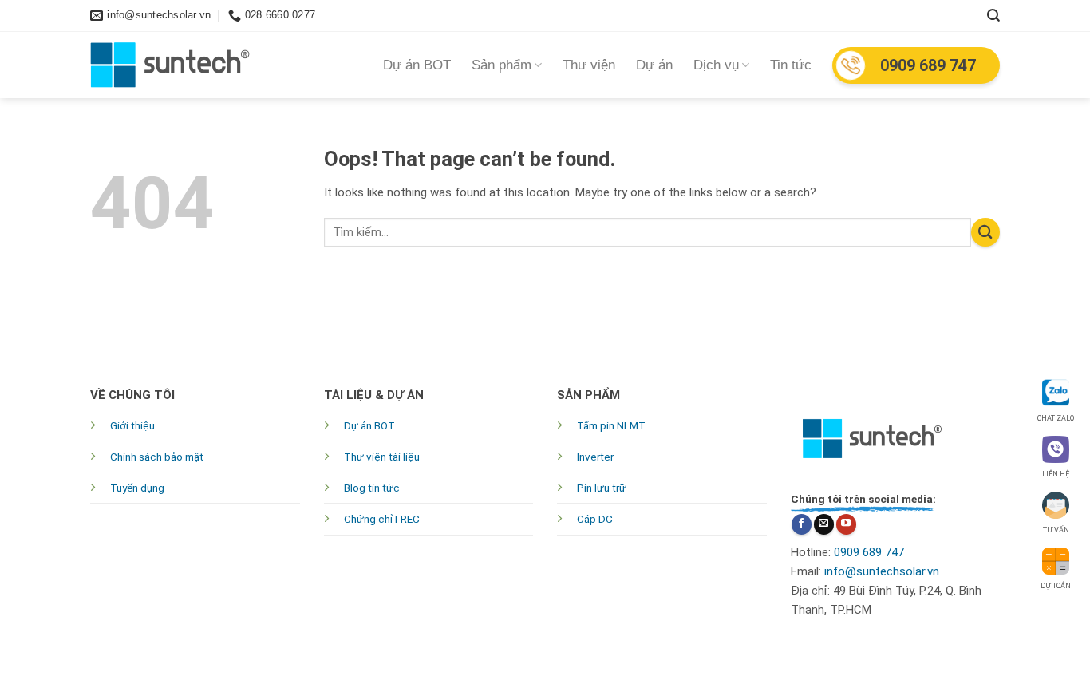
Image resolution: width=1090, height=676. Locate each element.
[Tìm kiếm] (993, 15)
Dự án (654, 65)
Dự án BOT (417, 65)
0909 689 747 (928, 65)
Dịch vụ (716, 65)
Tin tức (791, 65)
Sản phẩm (501, 65)
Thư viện (589, 65)
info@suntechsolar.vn (881, 571)
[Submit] (985, 232)
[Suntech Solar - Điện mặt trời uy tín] (170, 65)
